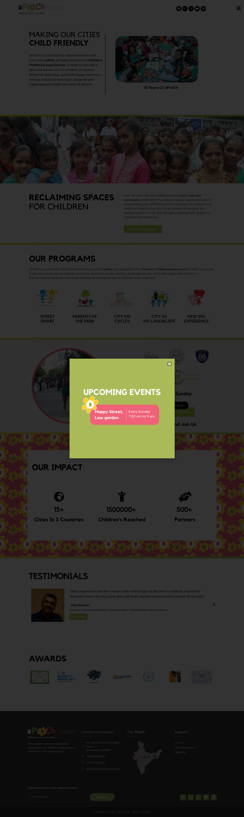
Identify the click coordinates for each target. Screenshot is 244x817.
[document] (122, 408)
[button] (169, 363)
